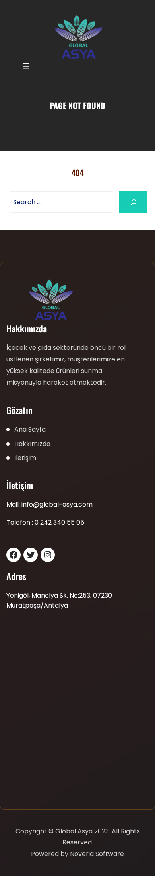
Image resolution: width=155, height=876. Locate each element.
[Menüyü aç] (26, 66)
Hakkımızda (32, 443)
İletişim (25, 457)
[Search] (133, 202)
